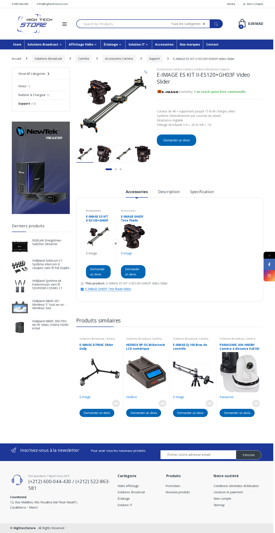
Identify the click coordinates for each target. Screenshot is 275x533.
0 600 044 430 (20, 4)
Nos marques (190, 44)
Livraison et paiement (228, 492)
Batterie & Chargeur (34, 95)
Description (168, 192)
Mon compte (222, 498)
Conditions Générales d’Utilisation (236, 486)
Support (154, 59)
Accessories (137, 192)
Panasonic (227, 397)
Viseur (24, 86)
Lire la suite (116, 403)
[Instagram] (269, 275)
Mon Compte (255, 4)
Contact (212, 44)
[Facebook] (269, 264)
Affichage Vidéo (81, 44)
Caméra (83, 59)
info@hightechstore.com (52, 4)
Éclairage (111, 44)
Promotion (172, 486)
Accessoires (164, 44)
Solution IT (136, 44)
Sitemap (219, 505)
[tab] (137, 193)
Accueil (16, 59)
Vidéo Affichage (128, 486)
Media (231, 4)
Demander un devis (176, 140)
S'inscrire (249, 455)
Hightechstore (25, 528)
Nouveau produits (177, 492)
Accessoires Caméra (119, 59)
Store (17, 44)
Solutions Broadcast (43, 44)
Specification (202, 192)
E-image (91, 253)
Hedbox (131, 397)
